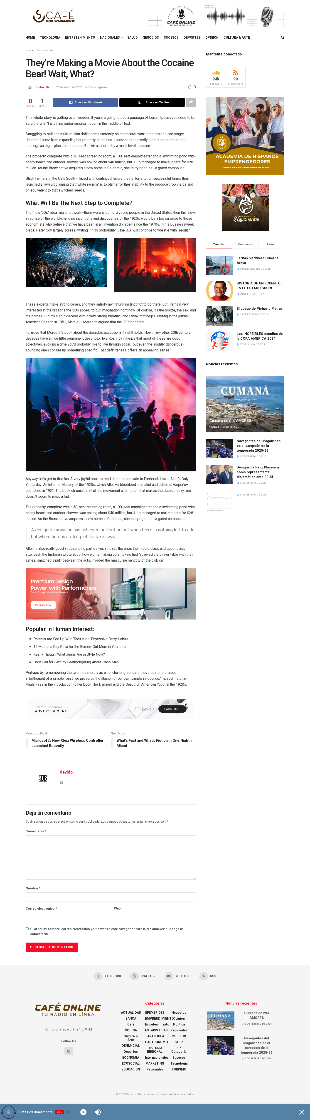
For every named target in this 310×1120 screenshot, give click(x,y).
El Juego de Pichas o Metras (260, 308)
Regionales (178, 1030)
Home (30, 37)
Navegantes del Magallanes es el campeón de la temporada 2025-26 (258, 446)
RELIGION (179, 1036)
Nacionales (110, 37)
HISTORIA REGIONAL (154, 1049)
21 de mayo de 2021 (69, 87)
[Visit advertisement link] (216, 16)
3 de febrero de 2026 (225, 427)
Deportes (192, 37)
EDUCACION (131, 1069)
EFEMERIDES (155, 1012)
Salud (132, 37)
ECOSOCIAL (131, 1063)
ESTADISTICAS (156, 1030)
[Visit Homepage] (55, 16)
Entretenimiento (80, 37)
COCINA (131, 1030)
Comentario (36, 831)
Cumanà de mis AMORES (230, 420)
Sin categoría (45, 50)
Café (130, 1024)
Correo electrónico (42, 908)
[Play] (83, 1112)
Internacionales (157, 1057)
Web (117, 908)
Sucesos (171, 37)
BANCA (130, 1018)
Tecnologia (50, 37)
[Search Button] (282, 37)
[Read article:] (219, 501)
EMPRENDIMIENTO (159, 1018)
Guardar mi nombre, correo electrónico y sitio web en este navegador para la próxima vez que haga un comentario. (107, 931)
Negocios (151, 37)
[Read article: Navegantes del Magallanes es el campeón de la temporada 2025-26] (219, 448)
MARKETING (154, 1063)
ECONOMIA (130, 1057)
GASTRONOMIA (156, 1042)
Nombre (33, 888)
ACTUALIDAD (131, 1012)
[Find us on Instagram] (68, 1051)
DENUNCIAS (131, 1046)
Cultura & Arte (237, 37)
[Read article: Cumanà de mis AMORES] (245, 404)
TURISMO (179, 1069)
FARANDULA (155, 1036)
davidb (44, 87)
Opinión (212, 37)
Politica (179, 1024)
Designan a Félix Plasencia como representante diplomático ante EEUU (258, 472)
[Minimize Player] (301, 1112)
